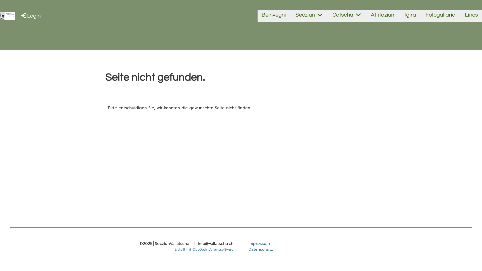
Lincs (471, 15)
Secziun (305, 15)
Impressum (259, 244)
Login (34, 16)
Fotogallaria (440, 15)
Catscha (342, 15)
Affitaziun (382, 15)
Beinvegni (274, 15)
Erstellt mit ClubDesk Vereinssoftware (204, 249)
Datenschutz (261, 249)
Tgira (410, 15)
